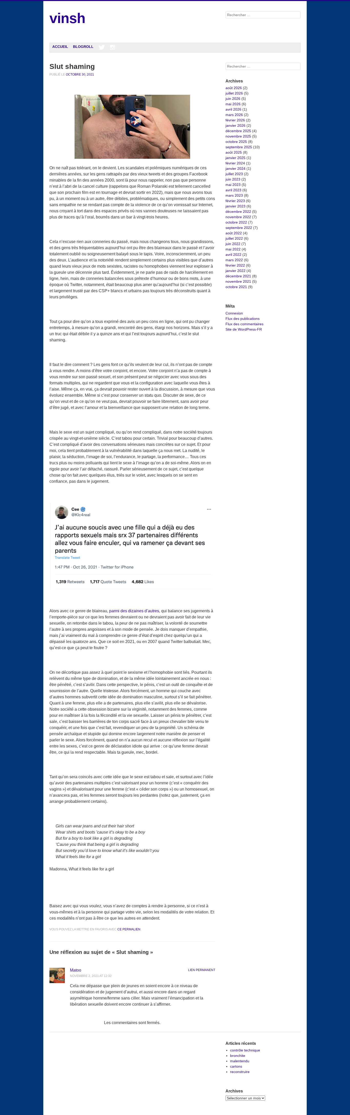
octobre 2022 (236, 222)
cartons (236, 1066)
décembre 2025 (238, 131)
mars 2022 (234, 260)
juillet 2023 (234, 174)
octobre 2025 (236, 142)
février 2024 (235, 163)
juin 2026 (232, 99)
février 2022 (235, 265)
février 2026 (235, 120)
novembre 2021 (238, 281)
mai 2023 (233, 185)
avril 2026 (233, 109)
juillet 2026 (234, 93)
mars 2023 (234, 195)
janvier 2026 (235, 125)
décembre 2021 (238, 276)
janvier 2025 (235, 158)
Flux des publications (242, 319)
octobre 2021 (236, 287)
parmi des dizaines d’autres (134, 611)
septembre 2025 (238, 147)
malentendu (239, 1061)
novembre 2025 (238, 136)
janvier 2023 (235, 206)
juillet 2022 (234, 238)
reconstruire (240, 1072)
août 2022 (233, 233)
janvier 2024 (235, 168)
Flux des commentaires (244, 324)
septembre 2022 (238, 228)
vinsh (67, 18)
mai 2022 (233, 249)
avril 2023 (233, 190)
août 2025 (233, 152)
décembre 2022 (238, 211)
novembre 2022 (238, 217)
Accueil (60, 47)
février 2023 (235, 201)
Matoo (75, 970)
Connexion (234, 313)
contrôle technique (245, 1050)
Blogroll (83, 47)
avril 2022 (233, 255)
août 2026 (233, 88)
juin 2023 (232, 179)
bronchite (237, 1056)
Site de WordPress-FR (243, 329)
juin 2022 (232, 244)
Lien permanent (201, 970)
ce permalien (128, 929)
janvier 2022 (235, 271)
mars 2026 (234, 115)
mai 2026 (233, 104)
